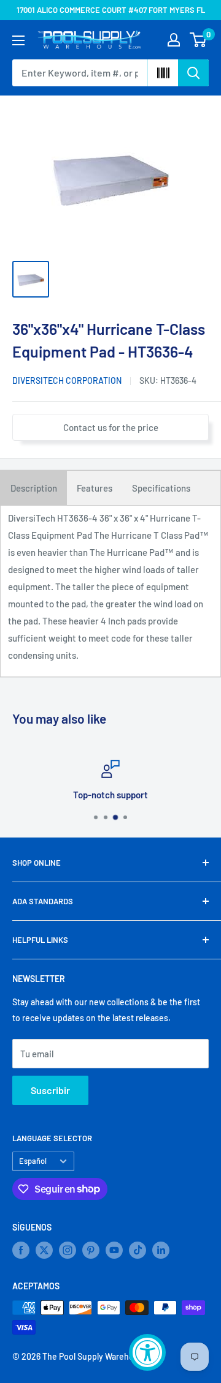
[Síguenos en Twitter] (44, 1250)
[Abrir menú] (18, 40)
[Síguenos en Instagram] (67, 1250)
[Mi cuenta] (174, 40)
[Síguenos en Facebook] (20, 1250)
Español (33, 1161)
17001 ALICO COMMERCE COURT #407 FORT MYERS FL (111, 10)
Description (33, 487)
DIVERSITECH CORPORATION (67, 380)
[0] (198, 39)
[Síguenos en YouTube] (114, 1250)
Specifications (161, 487)
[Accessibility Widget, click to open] (147, 1352)
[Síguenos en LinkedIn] (160, 1250)
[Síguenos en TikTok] (137, 1250)
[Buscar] (193, 72)
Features (94, 487)
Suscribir (50, 1090)
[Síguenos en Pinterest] (90, 1250)
